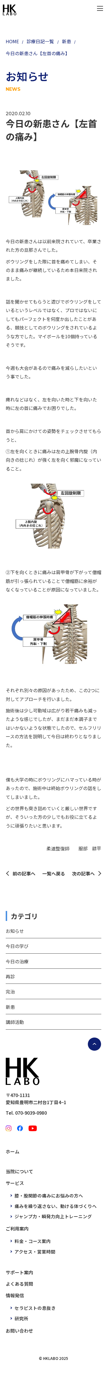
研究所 (21, 1318)
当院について (19, 1171)
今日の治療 (17, 961)
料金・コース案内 (33, 1241)
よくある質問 (19, 1283)
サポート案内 (19, 1272)
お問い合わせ (19, 1330)
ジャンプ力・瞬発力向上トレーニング (53, 1216)
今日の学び (17, 946)
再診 (10, 976)
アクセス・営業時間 (35, 1251)
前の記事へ (24, 873)
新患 (10, 1006)
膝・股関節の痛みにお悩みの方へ (49, 1195)
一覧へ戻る (53, 873)
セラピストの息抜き (35, 1308)
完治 (10, 991)
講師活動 (15, 1022)
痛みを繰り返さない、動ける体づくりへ (56, 1206)
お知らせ (15, 930)
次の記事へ (83, 873)
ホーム (12, 1151)
